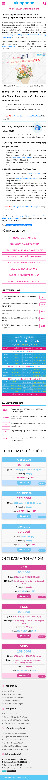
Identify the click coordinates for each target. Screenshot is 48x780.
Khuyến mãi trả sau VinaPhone (14, 743)
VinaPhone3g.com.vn (9, 46)
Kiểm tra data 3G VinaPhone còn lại (16, 723)
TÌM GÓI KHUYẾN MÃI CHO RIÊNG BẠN (24, 9)
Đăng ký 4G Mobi (9, 691)
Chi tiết (41, 483)
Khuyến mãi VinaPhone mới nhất (15, 737)
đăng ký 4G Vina (34, 173)
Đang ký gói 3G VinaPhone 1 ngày (16, 720)
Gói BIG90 (24, 459)
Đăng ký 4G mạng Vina (12, 694)
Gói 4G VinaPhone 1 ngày (13, 704)
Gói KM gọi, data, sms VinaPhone (15, 749)
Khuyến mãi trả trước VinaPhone (15, 740)
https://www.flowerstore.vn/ (23, 157)
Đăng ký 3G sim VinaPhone (13, 714)
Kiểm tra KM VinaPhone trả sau (15, 746)
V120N (24, 606)
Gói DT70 (24, 526)
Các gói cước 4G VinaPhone (13, 697)
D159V (24, 646)
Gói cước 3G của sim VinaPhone (15, 717)
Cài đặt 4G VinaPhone (11, 700)
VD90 (24, 567)
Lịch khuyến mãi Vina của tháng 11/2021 (19, 225)
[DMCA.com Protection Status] (9, 771)
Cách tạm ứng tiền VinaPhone (14, 733)
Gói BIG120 (24, 493)
